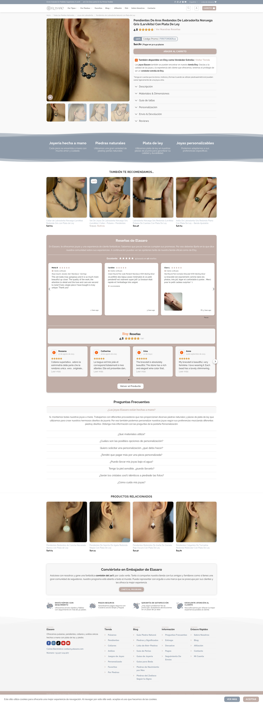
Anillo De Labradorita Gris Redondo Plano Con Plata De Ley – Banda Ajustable (194, 221)
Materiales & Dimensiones (154, 93)
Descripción (146, 86)
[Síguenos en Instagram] (177, 2)
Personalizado (115, 661)
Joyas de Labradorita (85, 15)
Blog (107, 8)
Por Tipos (71, 8)
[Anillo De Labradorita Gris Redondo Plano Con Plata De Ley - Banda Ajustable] (196, 197)
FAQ (126, 8)
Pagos (168, 651)
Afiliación (118, 8)
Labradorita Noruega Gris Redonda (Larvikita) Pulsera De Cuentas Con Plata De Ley (153, 221)
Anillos (111, 651)
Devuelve (170, 645)
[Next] (124, 60)
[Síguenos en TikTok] (180, 2)
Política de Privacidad (56, 694)
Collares (112, 645)
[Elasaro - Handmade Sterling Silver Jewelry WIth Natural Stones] (55, 8)
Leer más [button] (56, 371)
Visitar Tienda (202, 60)
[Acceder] (196, 8)
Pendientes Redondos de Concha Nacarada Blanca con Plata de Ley (66, 546)
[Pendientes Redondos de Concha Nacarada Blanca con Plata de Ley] (66, 522)
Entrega (169, 640)
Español (192, 2)
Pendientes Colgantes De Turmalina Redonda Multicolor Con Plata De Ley (193, 546)
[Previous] (51, 60)
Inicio (49, 15)
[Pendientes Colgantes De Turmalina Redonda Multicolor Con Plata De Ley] (196, 522)
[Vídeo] (50, 97)
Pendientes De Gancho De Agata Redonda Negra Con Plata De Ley (109, 546)
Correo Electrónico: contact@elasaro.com (65, 649)
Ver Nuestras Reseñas (168, 29)
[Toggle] (136, 87)
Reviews (144, 120)
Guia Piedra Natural (146, 635)
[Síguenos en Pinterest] (183, 2)
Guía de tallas (147, 100)
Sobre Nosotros (138, 8)
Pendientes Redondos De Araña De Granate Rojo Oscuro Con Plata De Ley (152, 546)
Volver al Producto (130, 386)
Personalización (148, 107)
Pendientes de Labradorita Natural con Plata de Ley (115, 15)
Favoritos (98, 8)
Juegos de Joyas (116, 656)
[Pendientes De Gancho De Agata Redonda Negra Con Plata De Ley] (110, 522)
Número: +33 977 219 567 (58, 653)
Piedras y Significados (147, 640)
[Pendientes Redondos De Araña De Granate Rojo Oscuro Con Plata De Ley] (153, 522)
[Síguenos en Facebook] (175, 2)
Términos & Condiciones (78, 694)
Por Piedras (85, 8)
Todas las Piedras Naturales (63, 15)
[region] (131, 289)
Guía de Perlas (144, 651)
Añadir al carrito (175, 51)
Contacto (151, 8)
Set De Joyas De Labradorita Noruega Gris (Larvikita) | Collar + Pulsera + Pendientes (109, 221)
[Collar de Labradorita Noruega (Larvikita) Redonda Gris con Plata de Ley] (66, 197)
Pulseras (112, 635)
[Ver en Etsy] (54, 352)
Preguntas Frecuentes (176, 635)
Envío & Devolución (150, 114)
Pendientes (113, 640)
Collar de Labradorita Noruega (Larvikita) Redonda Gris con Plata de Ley (64, 221)
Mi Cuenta (199, 656)
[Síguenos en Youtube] (185, 2)
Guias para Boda (145, 661)
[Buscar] (188, 8)
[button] (49, 289)
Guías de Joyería (145, 656)
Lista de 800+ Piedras (147, 645)
